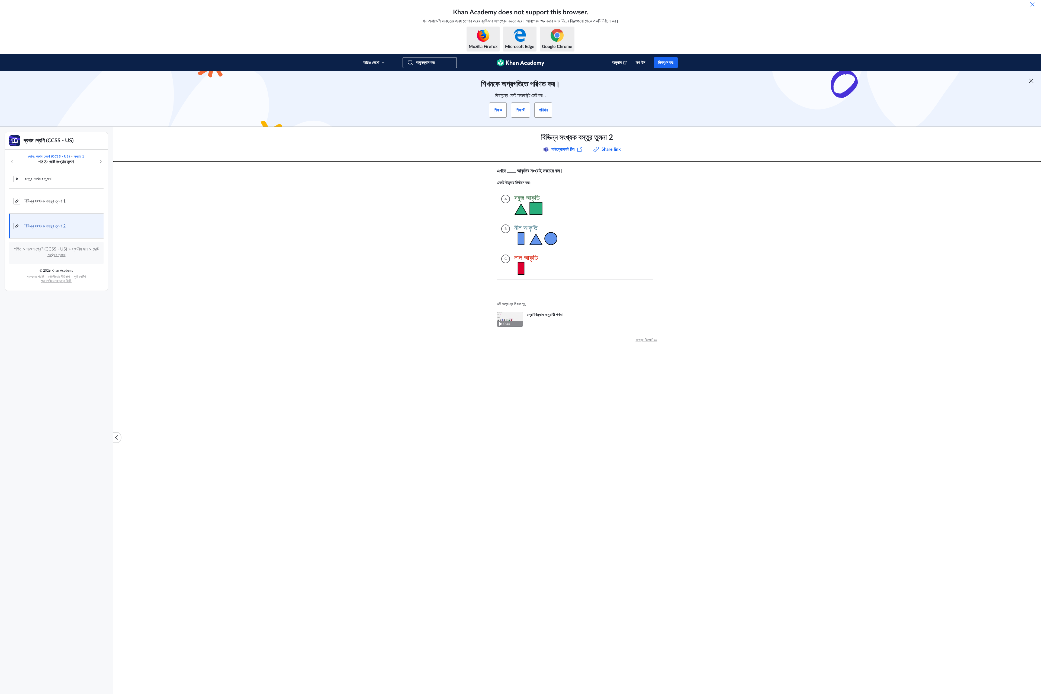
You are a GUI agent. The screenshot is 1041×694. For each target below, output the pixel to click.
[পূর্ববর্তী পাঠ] (12, 161)
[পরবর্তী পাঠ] (100, 161)
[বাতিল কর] (1032, 4)
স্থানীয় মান (80, 249)
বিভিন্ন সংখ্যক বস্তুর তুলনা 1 (45, 201)
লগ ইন (640, 62)
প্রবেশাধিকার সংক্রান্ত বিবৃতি (56, 280)
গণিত (17, 249)
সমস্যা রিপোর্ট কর (646, 340)
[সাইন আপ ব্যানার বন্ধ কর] (1031, 80)
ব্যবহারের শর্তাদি (35, 276)
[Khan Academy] (520, 62)
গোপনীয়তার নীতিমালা (59, 276)
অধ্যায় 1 (79, 156)
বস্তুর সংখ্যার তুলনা (38, 179)
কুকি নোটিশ (80, 276)
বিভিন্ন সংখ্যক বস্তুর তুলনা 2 (45, 226)
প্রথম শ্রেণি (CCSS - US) (47, 249)
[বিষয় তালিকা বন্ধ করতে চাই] (117, 437)
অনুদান (617, 62)
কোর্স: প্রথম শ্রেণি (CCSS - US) (49, 156)
